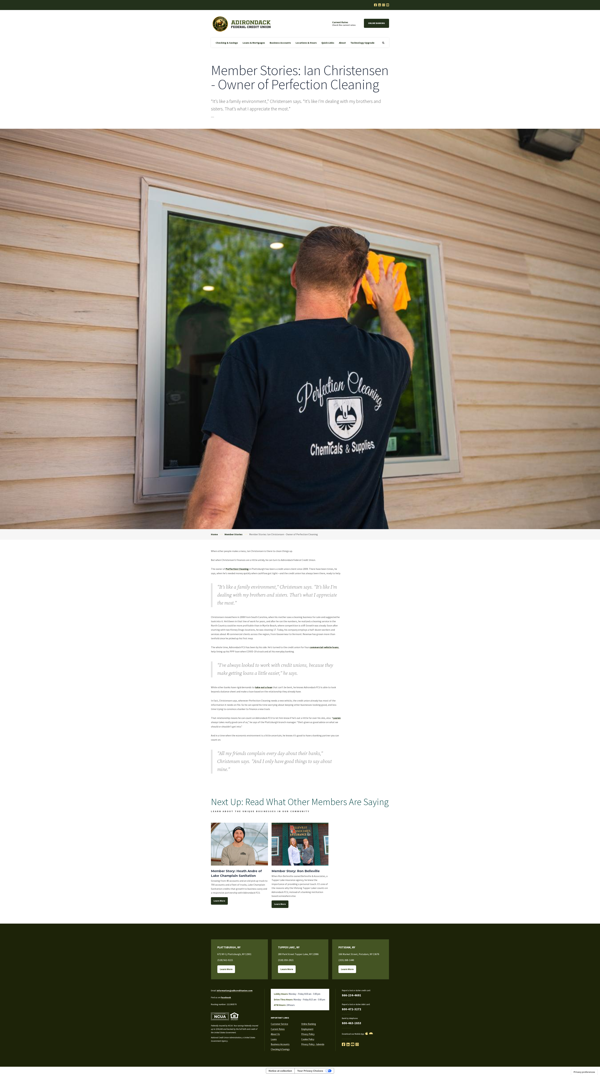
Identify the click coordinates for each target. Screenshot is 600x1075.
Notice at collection (280, 1070)
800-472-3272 (351, 1009)
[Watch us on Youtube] (387, 5)
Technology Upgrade (362, 42)
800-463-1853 (351, 1023)
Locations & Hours (306, 42)
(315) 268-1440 (346, 960)
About (342, 42)
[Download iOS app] (366, 1033)
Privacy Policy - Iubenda (312, 1044)
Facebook (226, 997)
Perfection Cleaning (237, 568)
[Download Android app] (371, 1033)
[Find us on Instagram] (357, 1044)
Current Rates (278, 1029)
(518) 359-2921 (286, 960)
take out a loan (263, 687)
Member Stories (233, 534)
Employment (307, 1029)
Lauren (337, 717)
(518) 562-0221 (225, 960)
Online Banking (376, 23)
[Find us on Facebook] (343, 1044)
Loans (274, 1039)
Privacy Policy (308, 1034)
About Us (275, 1034)
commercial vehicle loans (324, 647)
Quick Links (327, 42)
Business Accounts (280, 42)
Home (214, 534)
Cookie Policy (307, 1039)
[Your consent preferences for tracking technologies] (584, 1072)
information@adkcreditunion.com (234, 990)
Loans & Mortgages (254, 42)
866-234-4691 (351, 995)
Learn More (219, 900)
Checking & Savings (227, 42)
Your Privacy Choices (310, 1070)
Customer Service (279, 1023)
